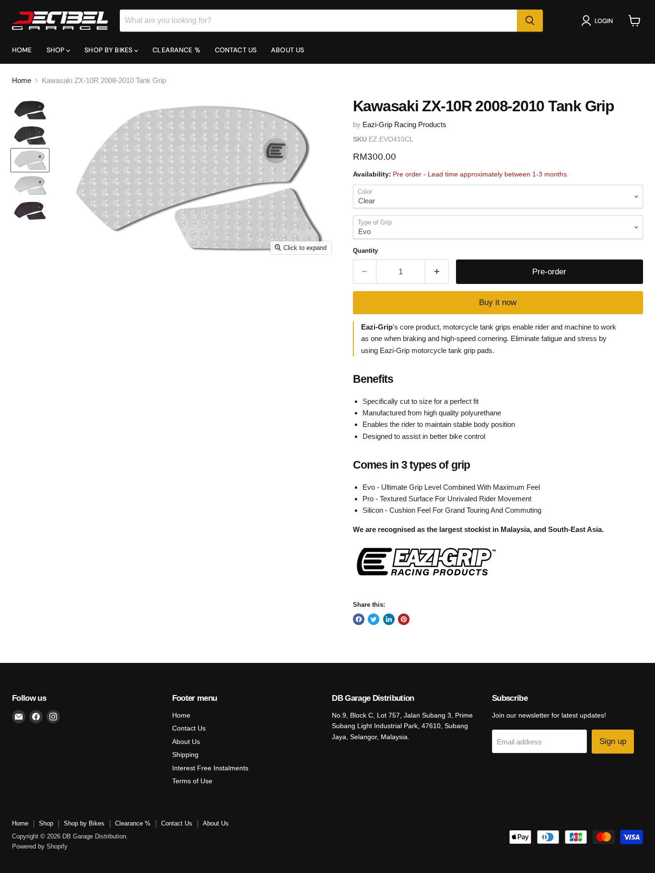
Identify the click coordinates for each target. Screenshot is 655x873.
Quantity (365, 250)
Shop (57, 50)
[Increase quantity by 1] (437, 272)
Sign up (612, 741)
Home (22, 50)
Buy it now (497, 302)
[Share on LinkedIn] (389, 619)
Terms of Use (192, 781)
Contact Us (236, 50)
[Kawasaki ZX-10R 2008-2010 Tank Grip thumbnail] (30, 110)
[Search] (530, 21)
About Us (287, 50)
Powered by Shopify (40, 846)
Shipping (185, 754)
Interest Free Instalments (210, 768)
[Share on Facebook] (358, 619)
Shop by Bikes (109, 50)
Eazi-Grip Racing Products (404, 124)
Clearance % (176, 50)
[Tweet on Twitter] (373, 619)
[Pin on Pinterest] (403, 619)
